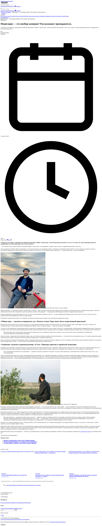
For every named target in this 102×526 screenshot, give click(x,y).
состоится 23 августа (86, 431)
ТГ (1, 515)
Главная (3, 12)
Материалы (3, 6)
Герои (11, 16)
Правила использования (23, 519)
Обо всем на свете (5, 16)
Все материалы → (5, 17)
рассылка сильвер (36, 485)
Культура (53, 16)
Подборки (9, 6)
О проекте (3, 508)
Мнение (26, 16)
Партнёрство (19, 508)
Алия (62, 16)
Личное (22, 16)
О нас (13, 6)
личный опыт (22, 485)
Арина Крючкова (10, 485)
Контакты (13, 508)
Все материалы (4, 502)
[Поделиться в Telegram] (8, 240)
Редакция (8, 508)
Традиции (58, 16)
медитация (29, 485)
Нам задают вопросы (34, 16)
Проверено (8, 12)
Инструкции (16, 16)
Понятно (3, 524)
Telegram (18, 6)
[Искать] (16, 510)
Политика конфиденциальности (9, 519)
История (66, 16)
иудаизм (17, 485)
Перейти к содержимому (7, 1)
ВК (3, 515)
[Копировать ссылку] (11, 240)
